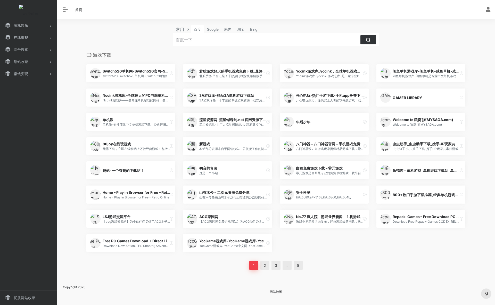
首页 (78, 9)
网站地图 (276, 292)
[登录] (488, 10)
